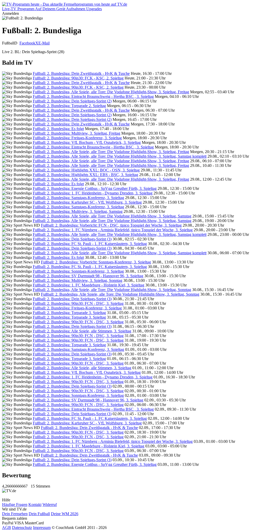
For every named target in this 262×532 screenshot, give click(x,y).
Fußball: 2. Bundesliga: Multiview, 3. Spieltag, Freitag (76, 133)
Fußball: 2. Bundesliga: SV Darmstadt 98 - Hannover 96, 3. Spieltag (88, 276)
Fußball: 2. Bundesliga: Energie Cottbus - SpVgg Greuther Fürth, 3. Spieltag (95, 188)
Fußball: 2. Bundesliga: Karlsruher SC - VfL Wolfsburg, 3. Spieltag (87, 202)
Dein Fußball (39, 514)
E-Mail (44, 43)
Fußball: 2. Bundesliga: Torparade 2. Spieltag (69, 105)
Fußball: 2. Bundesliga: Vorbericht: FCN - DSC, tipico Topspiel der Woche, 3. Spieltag (111, 225)
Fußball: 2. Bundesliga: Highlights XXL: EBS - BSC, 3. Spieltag (85, 174)
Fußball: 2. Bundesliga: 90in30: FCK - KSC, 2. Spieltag (78, 78)
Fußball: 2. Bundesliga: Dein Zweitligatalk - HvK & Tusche (81, 73)
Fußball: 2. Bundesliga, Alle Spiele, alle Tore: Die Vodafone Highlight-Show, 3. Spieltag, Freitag (111, 92)
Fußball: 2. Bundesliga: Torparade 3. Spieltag (69, 312)
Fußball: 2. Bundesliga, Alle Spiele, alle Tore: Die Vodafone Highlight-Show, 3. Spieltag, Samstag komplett (119, 156)
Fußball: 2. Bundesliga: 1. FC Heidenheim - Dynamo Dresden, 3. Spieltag (92, 193)
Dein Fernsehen (15, 514)
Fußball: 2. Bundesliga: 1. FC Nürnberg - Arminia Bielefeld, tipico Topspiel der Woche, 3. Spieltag (113, 230)
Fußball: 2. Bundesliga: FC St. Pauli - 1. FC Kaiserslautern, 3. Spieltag (90, 243)
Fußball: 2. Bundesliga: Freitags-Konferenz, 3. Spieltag (77, 138)
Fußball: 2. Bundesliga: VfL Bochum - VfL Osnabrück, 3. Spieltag (87, 142)
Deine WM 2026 (64, 514)
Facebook (27, 43)
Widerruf (49, 504)
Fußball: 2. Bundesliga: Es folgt (58, 128)
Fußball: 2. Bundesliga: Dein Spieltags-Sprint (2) (72, 101)
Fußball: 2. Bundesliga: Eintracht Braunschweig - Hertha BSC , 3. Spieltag (93, 96)
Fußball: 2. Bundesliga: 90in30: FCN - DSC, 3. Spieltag (78, 303)
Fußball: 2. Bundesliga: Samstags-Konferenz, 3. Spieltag (78, 197)
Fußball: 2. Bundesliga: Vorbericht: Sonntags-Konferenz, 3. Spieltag (96, 262)
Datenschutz (22, 527)
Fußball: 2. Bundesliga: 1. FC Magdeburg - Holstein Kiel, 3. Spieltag (88, 285)
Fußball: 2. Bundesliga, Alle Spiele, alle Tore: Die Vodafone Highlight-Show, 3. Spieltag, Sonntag (112, 289)
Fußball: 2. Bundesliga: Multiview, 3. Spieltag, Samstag (78, 211)
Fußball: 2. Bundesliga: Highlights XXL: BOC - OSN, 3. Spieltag (86, 170)
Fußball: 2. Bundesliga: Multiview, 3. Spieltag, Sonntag (77, 280)
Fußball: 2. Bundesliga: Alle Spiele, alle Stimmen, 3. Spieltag (82, 331)
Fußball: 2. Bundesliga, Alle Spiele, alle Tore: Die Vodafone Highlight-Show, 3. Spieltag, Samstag (112, 216)
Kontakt (34, 504)
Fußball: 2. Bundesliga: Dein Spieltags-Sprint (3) (72, 239)
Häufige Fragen (14, 504)
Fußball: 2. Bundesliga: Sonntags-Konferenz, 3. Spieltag (78, 271)
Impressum (42, 527)
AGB (6, 527)
